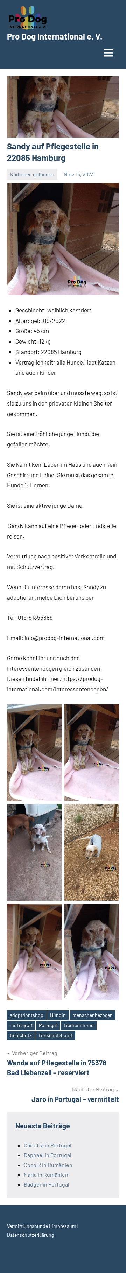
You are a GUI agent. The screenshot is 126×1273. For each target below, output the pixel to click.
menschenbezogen (92, 1015)
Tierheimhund (78, 1025)
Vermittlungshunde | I (30, 1226)
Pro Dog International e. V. (54, 36)
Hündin (58, 1015)
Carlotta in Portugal (47, 1145)
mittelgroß (21, 1025)
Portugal (48, 1025)
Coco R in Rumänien (48, 1164)
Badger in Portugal (46, 1184)
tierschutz (20, 1035)
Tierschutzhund (55, 1035)
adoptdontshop (26, 1015)
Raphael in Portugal (47, 1155)
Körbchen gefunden (32, 174)
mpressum (65, 1226)
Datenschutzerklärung (30, 1235)
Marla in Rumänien (46, 1174)
